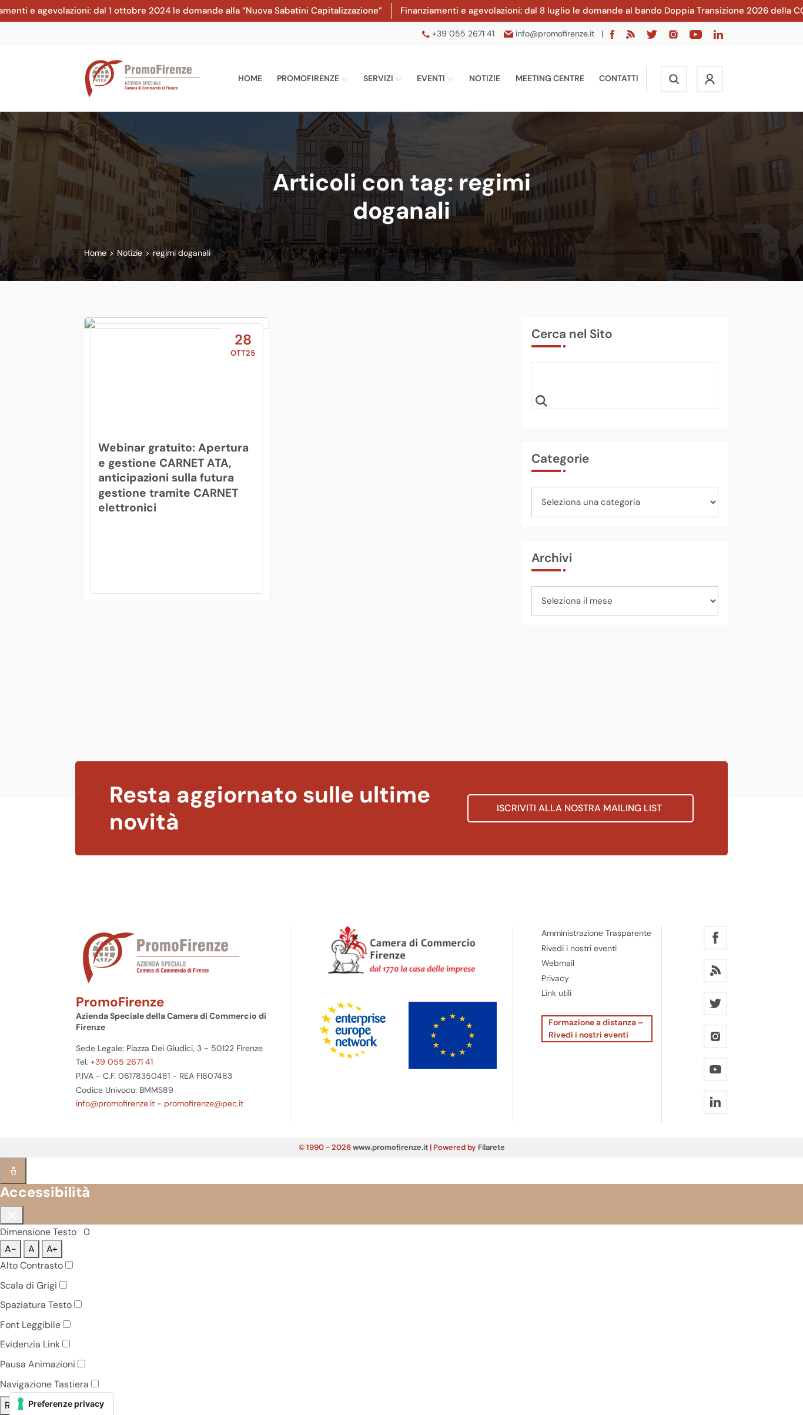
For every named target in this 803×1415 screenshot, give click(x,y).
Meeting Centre (550, 78)
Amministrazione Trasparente (596, 933)
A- (10, 1249)
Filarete (491, 1147)
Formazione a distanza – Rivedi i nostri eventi (596, 1028)
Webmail (557, 963)
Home (250, 78)
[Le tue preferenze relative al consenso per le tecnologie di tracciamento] (61, 1404)
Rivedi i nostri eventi (579, 948)
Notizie (484, 78)
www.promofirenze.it (390, 1147)
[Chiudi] (12, 1215)
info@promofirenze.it (115, 1103)
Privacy (555, 978)
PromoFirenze (309, 78)
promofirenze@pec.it (203, 1103)
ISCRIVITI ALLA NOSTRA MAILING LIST (580, 808)
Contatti (618, 78)
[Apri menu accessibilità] (13, 1171)
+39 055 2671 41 (122, 1061)
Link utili (556, 993)
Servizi (379, 78)
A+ (52, 1249)
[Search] (541, 400)
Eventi (432, 78)
